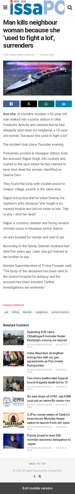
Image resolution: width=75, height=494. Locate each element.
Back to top (37, 463)
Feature (7, 305)
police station (60, 312)
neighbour (42, 312)
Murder (27, 312)
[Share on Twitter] (29, 104)
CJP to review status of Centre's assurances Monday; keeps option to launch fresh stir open (48, 418)
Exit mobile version (37, 488)
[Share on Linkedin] (63, 104)
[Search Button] (70, 7)
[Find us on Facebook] (35, 476)
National (19, 305)
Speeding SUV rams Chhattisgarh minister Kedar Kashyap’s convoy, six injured (47, 336)
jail (6, 312)
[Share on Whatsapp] (46, 104)
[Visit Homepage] (37, 7)
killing (15, 312)
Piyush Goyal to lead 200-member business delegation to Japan (49, 439)
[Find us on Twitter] (39, 476)
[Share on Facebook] (11, 104)
